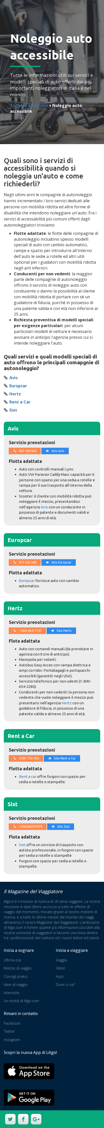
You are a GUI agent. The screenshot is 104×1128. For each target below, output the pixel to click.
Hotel (60, 968)
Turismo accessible (29, 105)
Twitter (9, 1031)
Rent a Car (20, 402)
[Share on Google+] (35, 1119)
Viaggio (61, 960)
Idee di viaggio (16, 984)
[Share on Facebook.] (23, 1119)
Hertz (15, 394)
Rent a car (27, 776)
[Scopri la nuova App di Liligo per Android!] (29, 1097)
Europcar (18, 386)
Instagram (12, 1039)
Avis (13, 377)
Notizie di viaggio (18, 968)
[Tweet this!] (10, 1119)
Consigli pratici (16, 976)
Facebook (12, 1023)
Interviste (11, 992)
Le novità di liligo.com (21, 1000)
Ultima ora (12, 960)
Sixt (13, 410)
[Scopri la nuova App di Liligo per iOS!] (29, 1071)
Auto (60, 976)
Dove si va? (65, 984)
